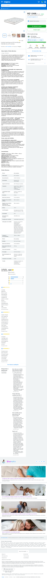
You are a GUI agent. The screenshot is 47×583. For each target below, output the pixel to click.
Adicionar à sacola (37, 26)
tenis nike (38, 545)
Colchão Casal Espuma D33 (13, 537)
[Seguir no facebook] (39, 461)
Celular (6, 545)
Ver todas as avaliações (13, 364)
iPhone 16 (11, 542)
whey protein (36, 543)
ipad (12, 546)
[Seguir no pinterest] (44, 461)
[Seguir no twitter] (37, 461)
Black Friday (3, 542)
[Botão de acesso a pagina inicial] (20, 2)
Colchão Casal (21, 537)
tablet (19, 545)
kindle (2, 544)
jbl (29, 545)
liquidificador (8, 546)
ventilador (40, 544)
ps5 (3, 543)
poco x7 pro (22, 543)
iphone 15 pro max (14, 544)
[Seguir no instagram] (42, 461)
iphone (28, 543)
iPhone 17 (7, 542)
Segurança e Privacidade (6, 559)
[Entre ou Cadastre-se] (45, 2)
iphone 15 (40, 542)
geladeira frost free (22, 546)
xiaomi (36, 544)
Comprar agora (36, 29)
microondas (42, 543)
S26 (14, 542)
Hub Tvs (36, 542)
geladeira (17, 543)
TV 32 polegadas (8, 547)
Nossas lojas (26, 554)
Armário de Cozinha (36, 546)
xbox (25, 543)
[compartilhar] (24, 31)
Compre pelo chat (9, 569)
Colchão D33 (41, 537)
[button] (44, 5)
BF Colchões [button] (8, 46)
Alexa (42, 546)
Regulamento (4, 557)
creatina (31, 543)
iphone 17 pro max (7, 544)
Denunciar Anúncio (31, 63)
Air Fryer (6, 543)
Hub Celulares (25, 542)
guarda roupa (15, 546)
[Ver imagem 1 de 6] (14, 21)
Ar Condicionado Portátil (12, 545)
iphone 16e (27, 544)
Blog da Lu (3, 554)
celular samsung (21, 544)
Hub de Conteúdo (19, 542)
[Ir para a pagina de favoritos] (38, 1)
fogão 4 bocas (29, 546)
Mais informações (22, 551)
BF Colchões (16, 173)
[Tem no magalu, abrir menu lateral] (2, 2)
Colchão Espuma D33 (28, 537)
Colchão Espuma (35, 537)
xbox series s (32, 544)
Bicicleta (22, 545)
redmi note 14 (33, 545)
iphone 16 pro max (11, 543)
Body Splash (26, 545)
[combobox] (23, 5)
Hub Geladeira (31, 542)
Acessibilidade (26, 557)
